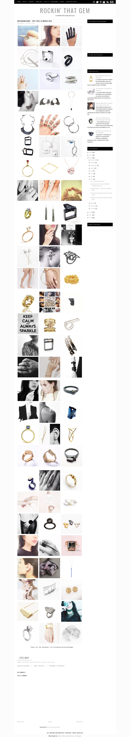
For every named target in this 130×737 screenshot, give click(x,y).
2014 (90, 215)
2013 (90, 217)
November (94, 160)
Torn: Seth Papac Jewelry (97, 181)
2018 (90, 152)
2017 (90, 155)
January (93, 208)
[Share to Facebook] (26, 658)
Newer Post (20, 722)
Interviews (54, 1)
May (92, 176)
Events (62, 1)
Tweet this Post (39, 666)
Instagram (25, 662)
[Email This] (20, 658)
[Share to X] (24, 658)
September (94, 165)
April (92, 179)
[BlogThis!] (22, 658)
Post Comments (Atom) (53, 727)
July (92, 171)
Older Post (79, 722)
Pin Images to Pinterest (57, 666)
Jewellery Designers (48, 662)
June (92, 173)
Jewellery (39, 1)
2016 (90, 158)
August (93, 168)
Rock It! (46, 1)
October (93, 162)
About (25, 1)
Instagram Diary (35, 662)
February (93, 206)
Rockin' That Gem (65, 10)
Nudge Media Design (63, 736)
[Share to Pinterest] (28, 658)
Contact (31, 1)
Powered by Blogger (75, 736)
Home (19, 1)
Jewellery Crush (71, 1)
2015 (90, 212)
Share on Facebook (23, 666)
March (92, 203)
